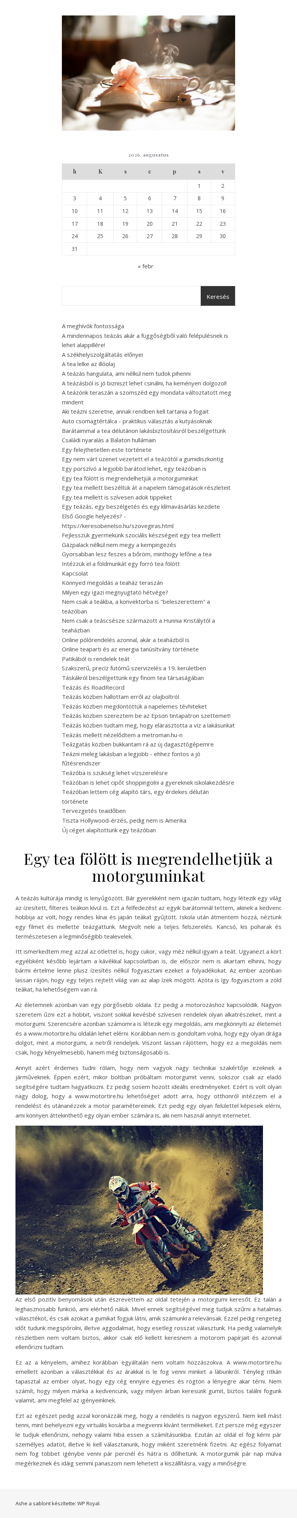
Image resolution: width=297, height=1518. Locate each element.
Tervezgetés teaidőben (94, 810)
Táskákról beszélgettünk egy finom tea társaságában (133, 677)
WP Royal (88, 1503)
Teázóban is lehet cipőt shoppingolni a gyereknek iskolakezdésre (148, 782)
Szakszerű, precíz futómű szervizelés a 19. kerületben (134, 668)
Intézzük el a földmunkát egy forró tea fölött (121, 563)
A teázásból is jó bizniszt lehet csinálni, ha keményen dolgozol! (144, 383)
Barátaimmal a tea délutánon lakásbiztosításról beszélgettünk (144, 430)
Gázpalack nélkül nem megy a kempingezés (119, 545)
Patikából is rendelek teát (96, 659)
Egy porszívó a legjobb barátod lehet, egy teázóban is (134, 468)
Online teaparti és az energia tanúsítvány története (130, 649)
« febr (146, 266)
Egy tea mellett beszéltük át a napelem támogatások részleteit (146, 487)
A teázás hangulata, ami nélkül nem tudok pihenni (126, 373)
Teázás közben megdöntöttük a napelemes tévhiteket (134, 706)
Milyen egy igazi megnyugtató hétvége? (115, 592)
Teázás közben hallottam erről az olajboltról (120, 696)
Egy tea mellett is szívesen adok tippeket (117, 497)
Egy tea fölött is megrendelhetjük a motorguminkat (130, 478)
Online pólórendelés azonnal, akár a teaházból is (125, 640)
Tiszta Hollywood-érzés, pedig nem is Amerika (124, 820)
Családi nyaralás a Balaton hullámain (109, 440)
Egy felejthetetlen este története (107, 449)
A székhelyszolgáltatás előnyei (102, 354)
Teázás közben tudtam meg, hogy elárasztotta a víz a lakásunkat (148, 725)
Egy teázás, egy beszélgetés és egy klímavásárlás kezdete (141, 506)
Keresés (218, 296)
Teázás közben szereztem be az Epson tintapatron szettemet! (146, 715)
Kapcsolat (75, 573)
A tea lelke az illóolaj (88, 364)
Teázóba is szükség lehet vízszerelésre (115, 773)
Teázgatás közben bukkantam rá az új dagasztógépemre (138, 744)
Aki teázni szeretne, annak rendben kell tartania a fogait (135, 411)
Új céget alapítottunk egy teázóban (109, 830)
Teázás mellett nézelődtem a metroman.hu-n (122, 735)
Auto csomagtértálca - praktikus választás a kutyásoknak (137, 421)
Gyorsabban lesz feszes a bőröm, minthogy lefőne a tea (137, 554)
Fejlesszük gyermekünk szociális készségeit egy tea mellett (141, 535)
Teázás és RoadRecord (93, 687)
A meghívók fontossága (93, 326)
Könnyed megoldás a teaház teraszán (112, 582)
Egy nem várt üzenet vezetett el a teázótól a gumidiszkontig (143, 459)
